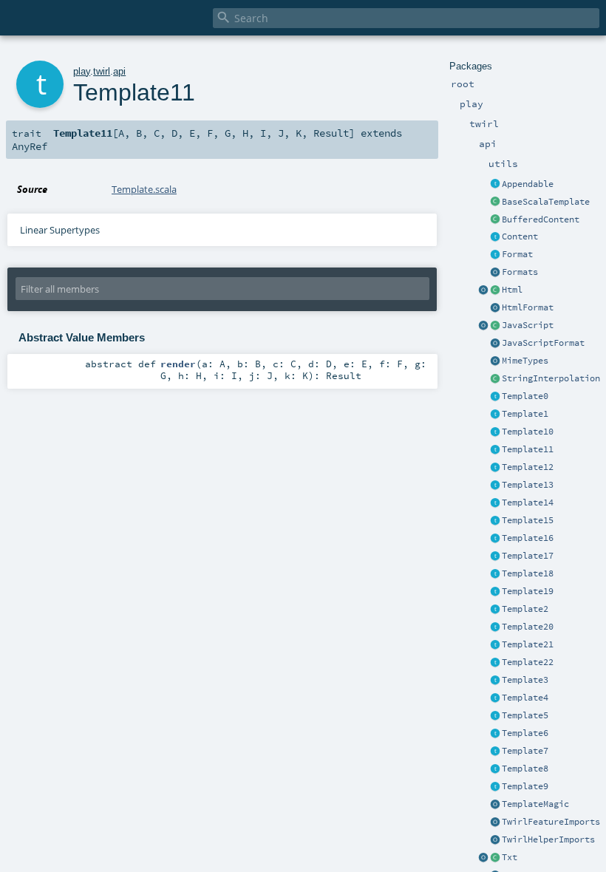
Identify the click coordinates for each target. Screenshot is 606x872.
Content (520, 236)
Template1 (525, 414)
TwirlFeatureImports (551, 822)
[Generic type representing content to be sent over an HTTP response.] (495, 237)
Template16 (528, 538)
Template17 (528, 556)
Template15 (528, 520)
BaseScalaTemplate (546, 202)
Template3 (525, 680)
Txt (509, 857)
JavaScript (528, 325)
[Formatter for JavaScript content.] (495, 344)
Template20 (528, 626)
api (119, 71)
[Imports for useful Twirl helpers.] (495, 840)
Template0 (525, 396)
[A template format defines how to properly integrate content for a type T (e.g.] (495, 255)
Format (517, 254)
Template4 (525, 697)
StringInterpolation (551, 378)
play (81, 71)
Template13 (528, 485)
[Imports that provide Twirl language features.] (495, 822)
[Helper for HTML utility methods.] (483, 290)
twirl (101, 71)
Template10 (528, 431)
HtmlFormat (528, 307)
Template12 (528, 467)
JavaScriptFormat (543, 343)
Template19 (528, 591)
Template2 (525, 609)
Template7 (525, 751)
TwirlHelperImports (548, 839)
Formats (520, 272)
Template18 (528, 573)
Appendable (528, 184)
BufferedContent (540, 219)
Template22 (528, 662)
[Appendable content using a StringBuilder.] (495, 220)
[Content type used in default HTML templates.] (495, 290)
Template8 (525, 768)
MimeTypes (525, 360)
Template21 (528, 644)
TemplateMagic (535, 804)
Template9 (525, 786)
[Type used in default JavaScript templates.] (495, 326)
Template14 (528, 502)
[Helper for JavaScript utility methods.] (483, 326)
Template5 (525, 715)
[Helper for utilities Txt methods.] (483, 858)
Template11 (528, 449)
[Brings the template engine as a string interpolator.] (495, 379)
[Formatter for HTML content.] (495, 308)
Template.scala (144, 189)
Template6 (525, 733)
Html (512, 290)
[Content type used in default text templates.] (495, 858)
